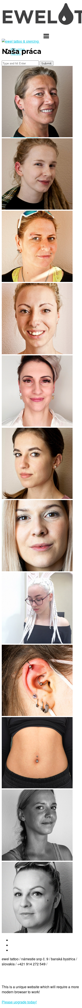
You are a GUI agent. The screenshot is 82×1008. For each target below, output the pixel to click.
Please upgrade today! (19, 1001)
